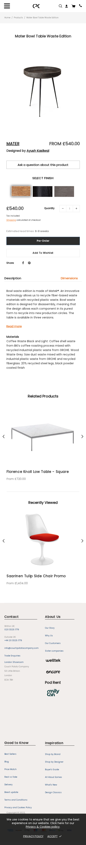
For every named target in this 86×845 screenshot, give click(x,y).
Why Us (49, 635)
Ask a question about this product (43, 165)
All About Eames (53, 777)
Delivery (8, 784)
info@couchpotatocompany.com (21, 648)
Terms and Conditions (15, 799)
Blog (6, 761)
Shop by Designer (54, 761)
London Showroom (14, 662)
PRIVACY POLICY (33, 836)
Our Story (50, 627)
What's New (51, 784)
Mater (12, 143)
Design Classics (53, 792)
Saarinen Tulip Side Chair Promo (36, 576)
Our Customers (53, 643)
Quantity (49, 208)
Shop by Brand (52, 754)
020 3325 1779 (11, 629)
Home (7, 17)
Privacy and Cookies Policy (18, 807)
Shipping (11, 220)
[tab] (14, 278)
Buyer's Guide (52, 769)
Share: (10, 263)
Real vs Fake (10, 776)
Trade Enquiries (12, 655)
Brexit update (11, 792)
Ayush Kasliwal (38, 151)
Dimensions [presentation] (69, 278)
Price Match (10, 769)
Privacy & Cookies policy (43, 827)
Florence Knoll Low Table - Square (38, 471)
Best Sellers (10, 754)
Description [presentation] (12, 278)
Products (18, 17)
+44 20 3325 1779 (13, 640)
